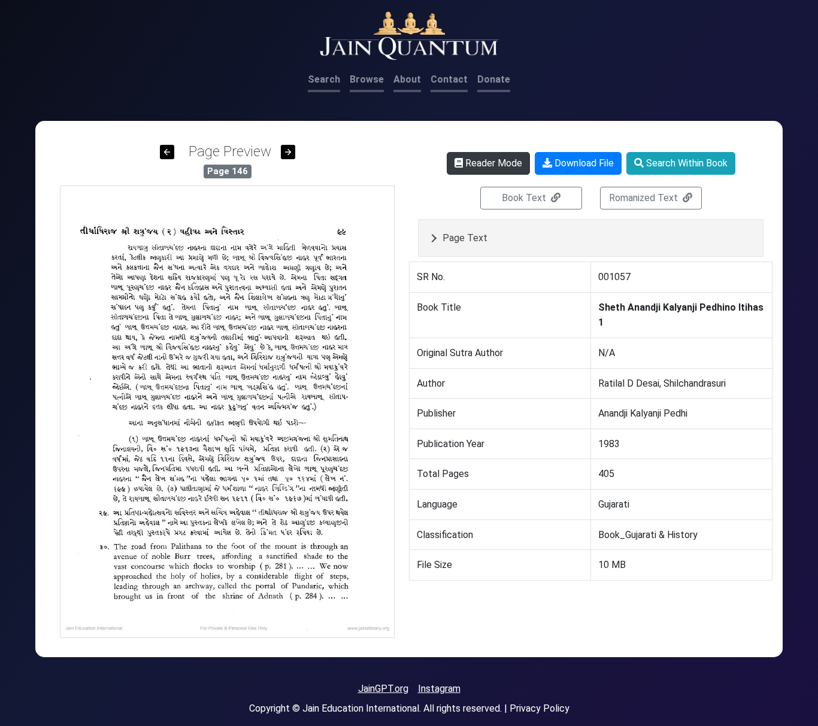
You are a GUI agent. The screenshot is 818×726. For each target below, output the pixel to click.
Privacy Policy (539, 708)
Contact (449, 79)
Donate (493, 79)
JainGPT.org (383, 688)
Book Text (525, 197)
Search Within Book (686, 163)
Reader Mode (492, 163)
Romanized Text (644, 197)
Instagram (439, 688)
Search (324, 79)
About (407, 79)
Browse (367, 79)
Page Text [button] (465, 238)
